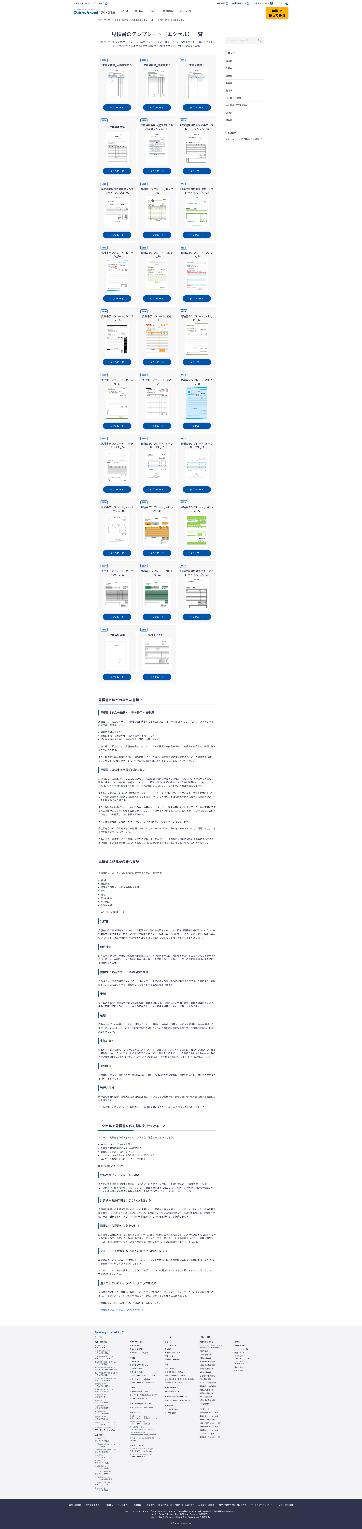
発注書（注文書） (235, 97)
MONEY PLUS (241, 1362)
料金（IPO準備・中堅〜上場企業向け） (180, 1379)
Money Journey (240, 1367)
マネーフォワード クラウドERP (142, 1382)
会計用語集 (204, 1351)
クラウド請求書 (107, 1374)
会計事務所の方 (239, 3)
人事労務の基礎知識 (207, 1365)
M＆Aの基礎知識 (206, 1396)
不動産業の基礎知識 (207, 1400)
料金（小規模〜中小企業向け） (176, 1375)
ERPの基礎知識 (205, 1354)
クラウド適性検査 (102, 1489)
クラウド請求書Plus (102, 1385)
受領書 (229, 112)
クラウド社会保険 (102, 1467)
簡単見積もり (169, 11)
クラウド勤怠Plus (105, 1451)
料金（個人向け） (171, 1368)
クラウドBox (105, 1423)
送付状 (229, 90)
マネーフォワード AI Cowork (142, 1450)
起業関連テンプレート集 (209, 1430)
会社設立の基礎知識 (207, 1376)
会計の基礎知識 (205, 1358)
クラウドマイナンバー (103, 1473)
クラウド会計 (100, 1346)
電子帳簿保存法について (139, 1391)
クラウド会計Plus (103, 1352)
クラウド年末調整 (102, 1462)
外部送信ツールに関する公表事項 (199, 1505)
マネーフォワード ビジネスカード (143, 1375)
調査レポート (239, 1353)
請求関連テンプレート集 (142, 20)
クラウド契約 (135, 1361)
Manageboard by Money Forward (143, 1434)
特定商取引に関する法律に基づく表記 (163, 1505)
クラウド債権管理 (104, 1390)
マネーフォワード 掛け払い (105, 1429)
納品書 (229, 75)
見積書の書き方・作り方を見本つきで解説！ (121, 1309)
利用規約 (138, 1505)
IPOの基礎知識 (205, 1379)
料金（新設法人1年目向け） (175, 1372)
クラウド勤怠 (105, 1445)
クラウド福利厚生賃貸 (103, 1478)
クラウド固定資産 (102, 1407)
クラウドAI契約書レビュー (140, 1365)
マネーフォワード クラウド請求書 (113, 20)
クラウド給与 (100, 1456)
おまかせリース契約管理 (139, 1353)
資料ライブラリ (240, 1345)
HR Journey (238, 1370)
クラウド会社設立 (136, 1368)
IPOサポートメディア (173, 1391)
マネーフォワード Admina (140, 1379)
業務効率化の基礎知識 (208, 1386)
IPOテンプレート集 (207, 1434)
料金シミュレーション (173, 1382)
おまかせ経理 (135, 1345)
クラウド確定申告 (107, 1363)
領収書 (229, 83)
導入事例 (168, 1349)
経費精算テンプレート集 (209, 1416)
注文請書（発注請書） (237, 105)
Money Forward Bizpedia (211, 1346)
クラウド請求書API (172, 1409)
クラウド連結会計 (102, 1418)
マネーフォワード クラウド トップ (89, 3)
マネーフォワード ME (242, 1357)
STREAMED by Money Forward (141, 1428)
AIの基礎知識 (204, 1404)
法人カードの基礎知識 (208, 1382)
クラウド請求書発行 (107, 1379)
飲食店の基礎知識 (206, 1390)
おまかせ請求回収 (136, 1349)
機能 (153, 11)
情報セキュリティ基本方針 (118, 1505)
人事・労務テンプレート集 (210, 1423)
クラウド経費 (100, 1396)
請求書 (229, 61)
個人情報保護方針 (93, 1505)
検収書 (229, 120)
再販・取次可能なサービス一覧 (142, 1407)
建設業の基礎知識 (206, 1393)
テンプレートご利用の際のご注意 (242, 138)
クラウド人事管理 (102, 1440)
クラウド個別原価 (102, 1412)
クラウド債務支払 (102, 1401)
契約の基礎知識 (205, 1372)
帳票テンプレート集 (207, 1419)
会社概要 (221, 3)
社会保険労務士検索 (172, 1359)
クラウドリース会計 (104, 1357)
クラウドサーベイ (103, 1483)
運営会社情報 (75, 1505)
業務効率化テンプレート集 (210, 1437)
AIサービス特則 (286, 1505)
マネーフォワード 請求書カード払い (143, 1417)
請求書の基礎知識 (206, 1368)
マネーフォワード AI (141, 1455)
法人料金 (125, 11)
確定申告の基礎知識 (207, 1361)
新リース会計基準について (140, 1398)
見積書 (229, 68)
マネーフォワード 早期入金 (140, 1423)
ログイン (281, 3)
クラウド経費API (171, 1413)
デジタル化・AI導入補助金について (143, 1395)
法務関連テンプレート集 (209, 1426)
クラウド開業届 (136, 1372)
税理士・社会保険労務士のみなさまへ (179, 1400)
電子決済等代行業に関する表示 (233, 1505)
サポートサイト (171, 1345)
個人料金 (139, 11)
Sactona (145, 1439)
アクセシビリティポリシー (263, 1505)
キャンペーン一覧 (241, 1349)
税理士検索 (169, 1356)
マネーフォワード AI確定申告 (106, 1368)
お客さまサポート (261, 3)
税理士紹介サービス (172, 1353)
